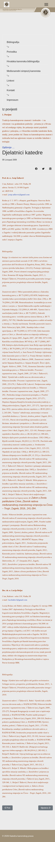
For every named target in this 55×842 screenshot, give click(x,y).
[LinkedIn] (50, 168)
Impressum (12, 100)
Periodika (12, 52)
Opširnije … (8, 147)
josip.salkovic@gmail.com (18, 194)
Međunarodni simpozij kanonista (23, 71)
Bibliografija (13, 42)
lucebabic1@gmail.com (17, 600)
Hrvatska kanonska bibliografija (23, 61)
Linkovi (10, 80)
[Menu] (46, 4)
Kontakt (11, 90)
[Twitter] (43, 168)
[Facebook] (36, 168)
